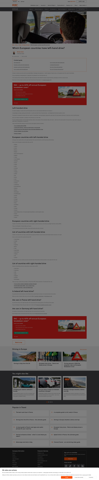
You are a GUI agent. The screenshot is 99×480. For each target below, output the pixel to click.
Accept (66, 477)
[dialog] (49, 474)
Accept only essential (79, 477)
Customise (91, 477)
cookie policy (85, 474)
